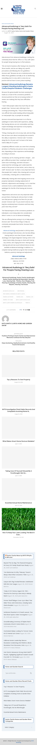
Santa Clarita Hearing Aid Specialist (12, 302)
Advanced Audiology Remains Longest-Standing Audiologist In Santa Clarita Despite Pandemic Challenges (17, 86)
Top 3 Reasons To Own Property (18, 379)
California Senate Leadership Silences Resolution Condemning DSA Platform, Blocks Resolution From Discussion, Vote (18, 642)
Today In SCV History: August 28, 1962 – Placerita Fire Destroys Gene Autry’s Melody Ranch (17, 593)
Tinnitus (27, 302)
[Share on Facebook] (23, 310)
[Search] (35, 9)
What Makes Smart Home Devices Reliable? (19, 441)
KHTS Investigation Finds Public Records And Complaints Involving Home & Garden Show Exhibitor (18, 693)
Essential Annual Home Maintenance (18, 503)
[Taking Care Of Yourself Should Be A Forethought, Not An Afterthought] (18, 457)
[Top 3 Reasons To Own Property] (18, 366)
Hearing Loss (29, 296)
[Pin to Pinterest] (27, 310)
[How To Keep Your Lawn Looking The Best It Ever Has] (18, 519)
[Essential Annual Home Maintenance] (18, 489)
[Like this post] (21, 310)
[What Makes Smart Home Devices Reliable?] (18, 428)
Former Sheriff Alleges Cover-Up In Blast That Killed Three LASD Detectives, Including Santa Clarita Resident (18, 602)
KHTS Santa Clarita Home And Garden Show (21, 31)
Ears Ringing (20, 291)
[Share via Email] (29, 310)
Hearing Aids (19, 296)
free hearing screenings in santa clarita (14, 294)
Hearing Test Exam (8, 299)
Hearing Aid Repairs (8, 296)
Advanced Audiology (8, 291)
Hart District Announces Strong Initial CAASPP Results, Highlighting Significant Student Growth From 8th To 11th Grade (18, 654)
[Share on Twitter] (25, 310)
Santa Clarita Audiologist (23, 299)
